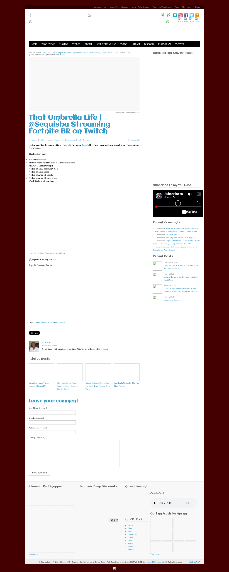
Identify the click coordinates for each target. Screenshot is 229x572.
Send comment (39, 472)
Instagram (164, 44)
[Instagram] (197, 19)
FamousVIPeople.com (162, 7)
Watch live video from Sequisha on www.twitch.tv (47, 253)
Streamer (54, 322)
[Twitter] (191, 15)
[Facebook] (186, 15)
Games (130, 537)
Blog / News (48, 44)
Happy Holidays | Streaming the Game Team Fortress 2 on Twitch (98, 386)
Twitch (124, 44)
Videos (76, 44)
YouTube (36, 50)
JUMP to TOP (194, 562)
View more (33, 554)
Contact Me (180, 7)
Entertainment (71, 140)
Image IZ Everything (155, 562)
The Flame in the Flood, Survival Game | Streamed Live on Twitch (68, 386)
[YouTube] (180, 15)
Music (130, 543)
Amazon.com (100, 7)
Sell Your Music (106, 44)
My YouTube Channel (141, 7)
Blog (130, 528)
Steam (136, 44)
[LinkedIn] (169, 15)
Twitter (179, 44)
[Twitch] (191, 19)
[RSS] (197, 15)
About (190, 7)
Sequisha (67, 145)
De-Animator (171, 234)
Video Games (83, 140)
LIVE (130, 540)
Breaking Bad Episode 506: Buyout (180, 238)
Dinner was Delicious (172, 300)
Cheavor (58, 140)
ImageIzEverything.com (118, 7)
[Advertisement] (176, 126)
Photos (63, 44)
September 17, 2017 (37, 140)
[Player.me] (180, 19)
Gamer (37, 322)
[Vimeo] (175, 15)
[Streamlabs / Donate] (186, 19)
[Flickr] (164, 15)
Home (197, 7)
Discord (149, 44)
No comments (134, 140)
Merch (49, 50)
